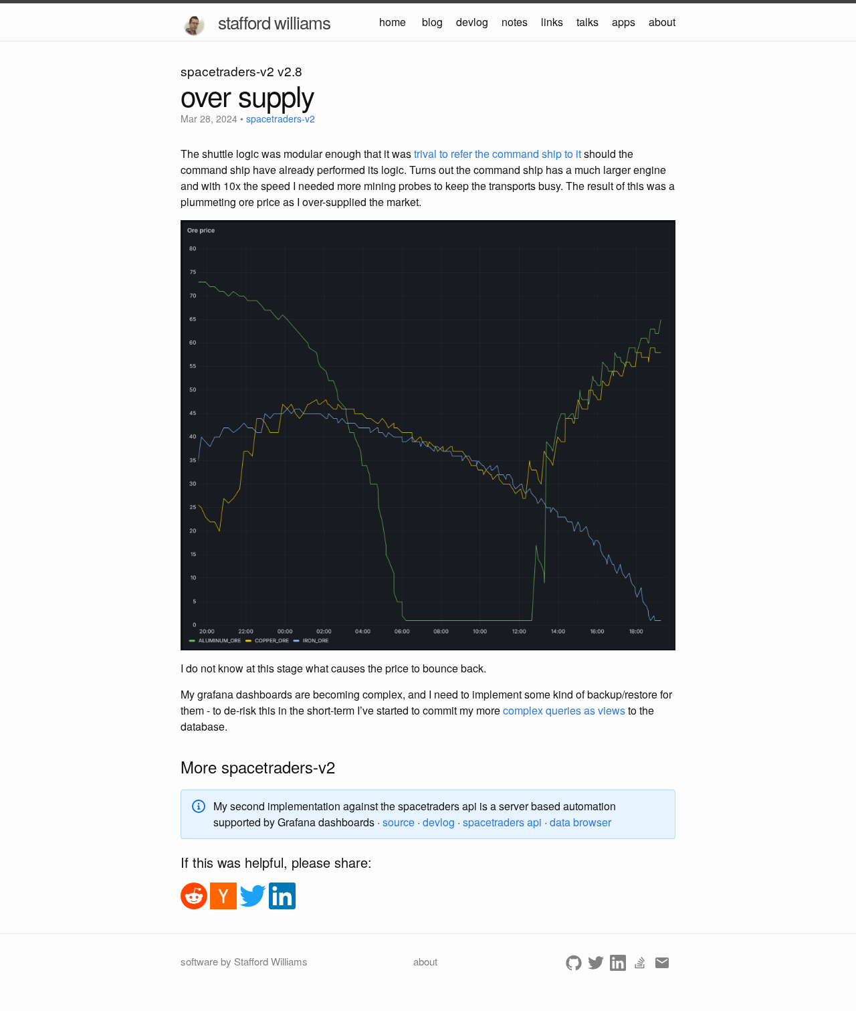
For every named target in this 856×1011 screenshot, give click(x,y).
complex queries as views (564, 710)
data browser (580, 822)
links (552, 21)
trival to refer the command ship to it (497, 153)
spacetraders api (502, 822)
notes (515, 21)
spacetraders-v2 (280, 118)
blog (432, 21)
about (662, 21)
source (399, 822)
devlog (472, 21)
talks (587, 21)
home (392, 21)
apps (623, 21)
